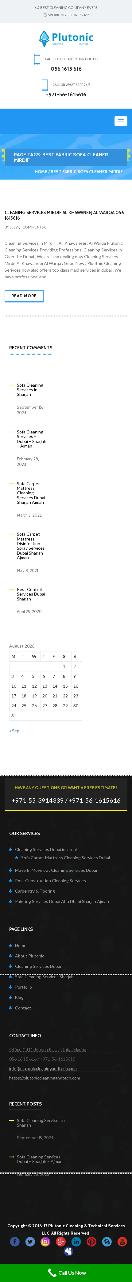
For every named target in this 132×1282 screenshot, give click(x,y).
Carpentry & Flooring (35, 891)
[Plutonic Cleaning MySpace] (68, 1251)
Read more (24, 295)
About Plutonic (29, 955)
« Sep (14, 730)
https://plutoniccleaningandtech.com (44, 1077)
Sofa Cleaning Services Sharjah (44, 976)
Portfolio (23, 987)
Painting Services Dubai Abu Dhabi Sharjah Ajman (62, 901)
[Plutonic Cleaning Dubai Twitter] (30, 1241)
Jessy (14, 227)
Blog (19, 997)
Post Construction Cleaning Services (50, 880)
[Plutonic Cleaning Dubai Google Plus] (61, 1241)
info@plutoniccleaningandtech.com (43, 1068)
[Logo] (66, 38)
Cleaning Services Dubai (38, 966)
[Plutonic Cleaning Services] (45, 1241)
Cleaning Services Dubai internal (46, 849)
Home (41, 171)
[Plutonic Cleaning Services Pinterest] (91, 1241)
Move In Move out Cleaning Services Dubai (56, 870)
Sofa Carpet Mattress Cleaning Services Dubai (65, 857)
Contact (23, 1007)
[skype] (107, 1241)
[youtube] (122, 1241)
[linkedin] (76, 1241)
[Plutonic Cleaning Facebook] (15, 1241)
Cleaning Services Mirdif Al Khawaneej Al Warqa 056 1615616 (64, 215)
